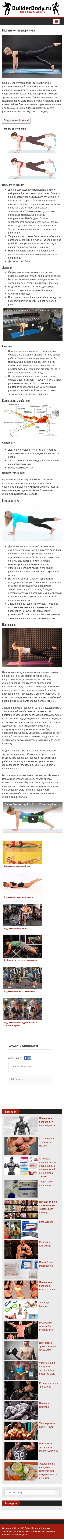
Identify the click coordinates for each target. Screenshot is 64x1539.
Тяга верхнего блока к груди (47, 1425)
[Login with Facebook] (25, 1058)
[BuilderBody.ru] (31, 8)
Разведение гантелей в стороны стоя (46, 1326)
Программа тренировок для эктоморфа (48, 1346)
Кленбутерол (46, 1221)
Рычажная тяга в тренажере (48, 1384)
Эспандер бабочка (44, 1304)
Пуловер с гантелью (45, 1404)
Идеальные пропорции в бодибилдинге (47, 1121)
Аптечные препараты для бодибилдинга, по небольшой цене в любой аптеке (47, 1167)
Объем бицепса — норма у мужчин (47, 1142)
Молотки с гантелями (45, 1243)
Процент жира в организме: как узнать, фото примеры (48, 1207)
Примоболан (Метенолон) (46, 1263)
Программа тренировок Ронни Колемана (48, 1447)
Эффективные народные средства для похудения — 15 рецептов (48, 1471)
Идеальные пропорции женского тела (47, 1286)
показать (24, 120)
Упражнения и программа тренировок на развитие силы (47, 1368)
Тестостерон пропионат (46, 1183)
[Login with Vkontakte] (29, 1058)
